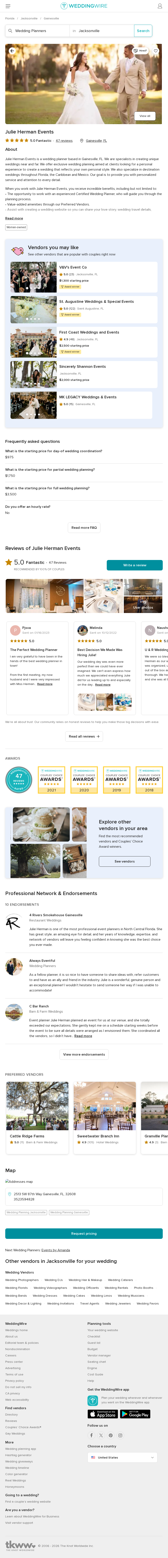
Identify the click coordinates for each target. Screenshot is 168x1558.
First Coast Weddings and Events (89, 332)
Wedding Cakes (74, 1296)
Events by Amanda (56, 1250)
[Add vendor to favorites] (155, 50)
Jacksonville (29, 18)
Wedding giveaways (19, 1461)
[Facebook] (91, 1435)
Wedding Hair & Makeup (85, 1280)
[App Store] (103, 1417)
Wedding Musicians (131, 1296)
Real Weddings (15, 1480)
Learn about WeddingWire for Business (32, 1516)
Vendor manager (99, 1355)
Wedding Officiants (86, 1288)
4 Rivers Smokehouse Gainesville (55, 915)
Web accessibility (17, 1400)
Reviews (11, 1421)
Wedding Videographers (50, 1288)
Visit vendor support (19, 1523)
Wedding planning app (20, 1449)
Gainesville (51, 18)
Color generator (16, 1474)
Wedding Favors (148, 1303)
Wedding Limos (101, 1296)
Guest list (94, 1343)
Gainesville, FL (96, 141)
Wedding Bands (16, 1296)
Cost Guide (95, 1374)
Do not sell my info (18, 1387)
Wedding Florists (16, 1288)
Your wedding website (103, 1330)
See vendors (125, 861)
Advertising (13, 1368)
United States (108, 1457)
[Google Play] (135, 1417)
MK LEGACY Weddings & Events (88, 397)
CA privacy (12, 1393)
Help (91, 1381)
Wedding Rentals (116, 1288)
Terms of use (14, 1374)
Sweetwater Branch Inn (98, 1136)
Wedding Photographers (22, 1280)
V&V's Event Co (73, 267)
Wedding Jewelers (118, 1303)
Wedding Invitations (60, 1303)
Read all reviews (82, 736)
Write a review (134, 565)
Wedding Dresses (45, 1296)
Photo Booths (143, 1288)
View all (145, 116)
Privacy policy (14, 1381)
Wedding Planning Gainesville (69, 1212)
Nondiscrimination (17, 1349)
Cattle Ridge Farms (27, 1136)
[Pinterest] (111, 1435)
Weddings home (16, 1330)
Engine (92, 1368)
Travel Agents (89, 1303)
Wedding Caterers (120, 1280)
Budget (93, 1349)
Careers (10, 1355)
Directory (11, 1414)
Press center (14, 1362)
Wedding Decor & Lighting (23, 1303)
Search (143, 30)
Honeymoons (14, 1487)
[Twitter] (101, 1435)
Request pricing (84, 1233)
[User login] (160, 6)
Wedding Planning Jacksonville (26, 1212)
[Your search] (12, 50)
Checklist (94, 1336)
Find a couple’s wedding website (28, 1501)
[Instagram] (120, 1435)
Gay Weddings (15, 1433)
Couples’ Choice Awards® (23, 1427)
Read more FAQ (84, 528)
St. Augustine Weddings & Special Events (96, 301)
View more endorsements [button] (84, 1054)
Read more (14, 218)
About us (11, 1336)
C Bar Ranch (39, 1006)
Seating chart (97, 1362)
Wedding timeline (17, 1468)
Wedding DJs (54, 1280)
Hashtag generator (18, 1455)
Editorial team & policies (22, 1343)
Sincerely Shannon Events (82, 366)
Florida (10, 18)
